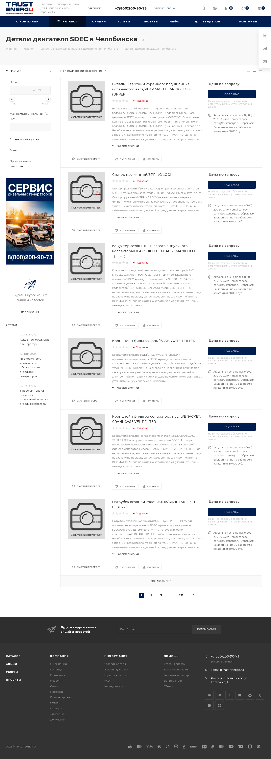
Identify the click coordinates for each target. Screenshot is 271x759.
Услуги (12, 671)
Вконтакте (209, 695)
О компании (58, 663)
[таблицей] (260, 71)
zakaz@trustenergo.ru (227, 670)
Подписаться (206, 629)
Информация (116, 656)
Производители (61, 697)
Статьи (11, 325)
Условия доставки (116, 669)
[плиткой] (248, 71)
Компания (59, 656)
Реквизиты (57, 675)
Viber (260, 695)
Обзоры (169, 686)
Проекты (13, 679)
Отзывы (55, 702)
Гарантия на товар (116, 675)
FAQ (107, 680)
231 (181, 595)
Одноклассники (229, 695)
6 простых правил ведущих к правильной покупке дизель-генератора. (34, 397)
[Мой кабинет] (215, 8)
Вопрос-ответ (173, 680)
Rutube (239, 695)
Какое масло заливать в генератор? (34, 342)
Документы (57, 719)
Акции (11, 663)
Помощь (171, 656)
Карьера (56, 708)
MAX (250, 695)
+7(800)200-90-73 (131, 8)
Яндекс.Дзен (219, 705)
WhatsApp (209, 705)
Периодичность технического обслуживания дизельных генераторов (30, 367)
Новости (56, 680)
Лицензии (57, 714)
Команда (56, 669)
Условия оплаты (115, 663)
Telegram (219, 695)
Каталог (13, 656)
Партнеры (57, 691)
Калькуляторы (113, 686)
